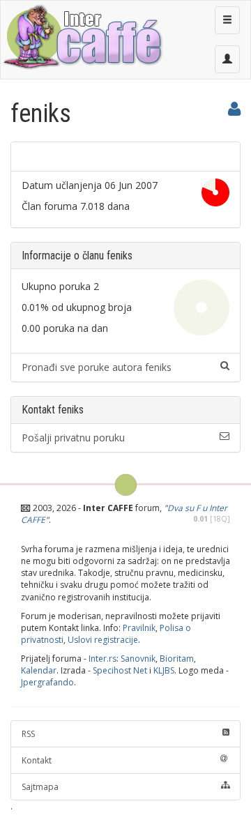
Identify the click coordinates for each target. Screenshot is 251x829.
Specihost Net (120, 670)
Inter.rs (102, 658)
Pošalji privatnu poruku (73, 437)
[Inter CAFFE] (82, 37)
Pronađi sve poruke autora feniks (97, 367)
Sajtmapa (40, 787)
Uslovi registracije (103, 640)
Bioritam (177, 658)
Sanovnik (138, 658)
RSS (28, 734)
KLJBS (163, 670)
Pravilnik (139, 628)
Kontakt (37, 760)
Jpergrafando (47, 682)
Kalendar (38, 670)
